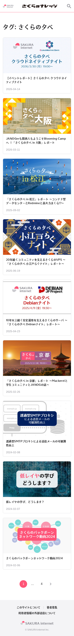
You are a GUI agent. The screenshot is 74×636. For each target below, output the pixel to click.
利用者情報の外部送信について (37, 613)
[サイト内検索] (69, 6)
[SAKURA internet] (8, 6)
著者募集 (52, 607)
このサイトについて (28, 607)
